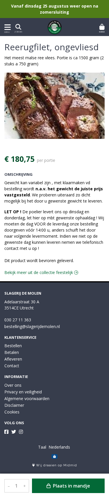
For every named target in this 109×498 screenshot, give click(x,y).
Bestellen (13, 345)
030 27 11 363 (17, 320)
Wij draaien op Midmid (56, 465)
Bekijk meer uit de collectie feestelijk (39, 272)
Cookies (11, 412)
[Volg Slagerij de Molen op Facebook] (6, 432)
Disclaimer (14, 405)
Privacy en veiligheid (23, 392)
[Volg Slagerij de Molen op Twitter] (13, 432)
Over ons (13, 385)
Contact (11, 365)
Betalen (11, 352)
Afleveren (13, 359)
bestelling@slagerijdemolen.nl (32, 326)
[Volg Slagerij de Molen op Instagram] (21, 432)
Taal (42, 447)
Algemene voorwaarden (26, 398)
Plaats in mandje (71, 486)
